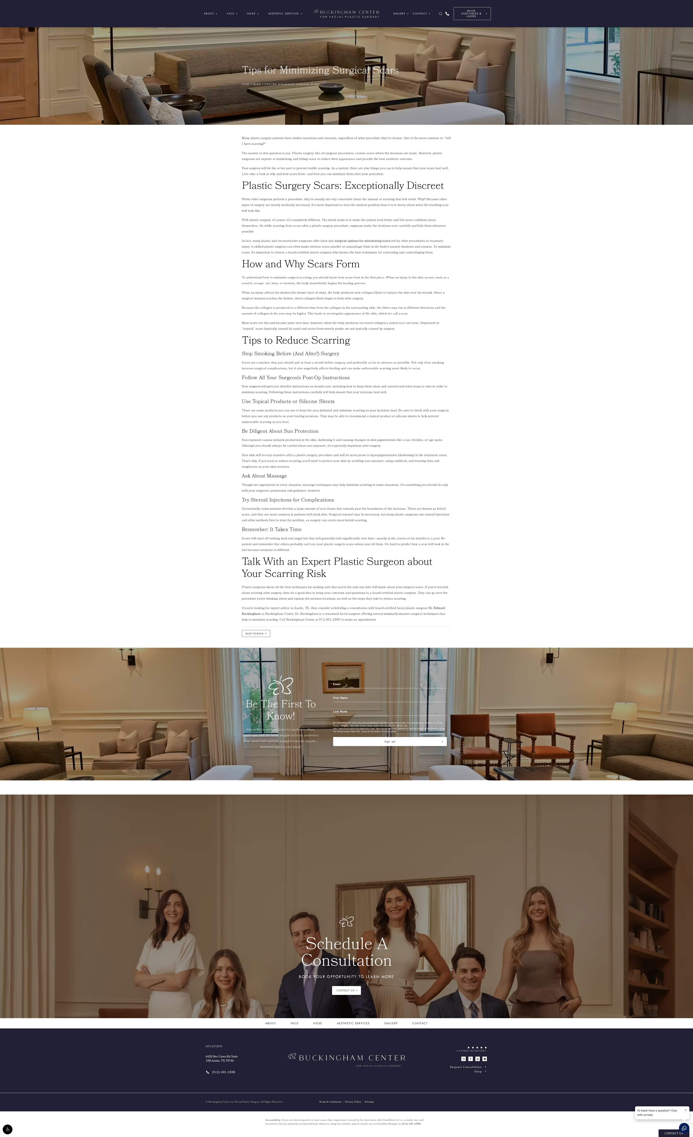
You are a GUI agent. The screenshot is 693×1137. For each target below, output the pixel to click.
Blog (257, 84)
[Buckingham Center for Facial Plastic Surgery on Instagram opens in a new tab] (463, 1059)
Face (230, 13)
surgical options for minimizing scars (363, 241)
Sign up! (390, 741)
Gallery (399, 13)
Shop (478, 1071)
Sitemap (369, 1102)
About (209, 13)
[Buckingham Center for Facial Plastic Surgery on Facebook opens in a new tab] (470, 1059)
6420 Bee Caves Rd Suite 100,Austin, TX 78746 (222, 1059)
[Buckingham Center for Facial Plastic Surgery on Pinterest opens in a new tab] (484, 1059)
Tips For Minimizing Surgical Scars (292, 84)
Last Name (340, 711)
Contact (420, 13)
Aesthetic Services (283, 13)
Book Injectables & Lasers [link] (471, 13)
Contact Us (346, 990)
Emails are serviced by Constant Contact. (418, 731)
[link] (447, 13)
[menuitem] (463, 1059)
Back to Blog (255, 633)
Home (246, 84)
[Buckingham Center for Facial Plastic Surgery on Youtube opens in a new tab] (477, 1059)
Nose (251, 13)
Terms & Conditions (330, 1102)
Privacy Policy (353, 1102)
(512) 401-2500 (411, 1124)
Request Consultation (466, 1067)
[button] (7, 1129)
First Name (340, 697)
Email (337, 684)
